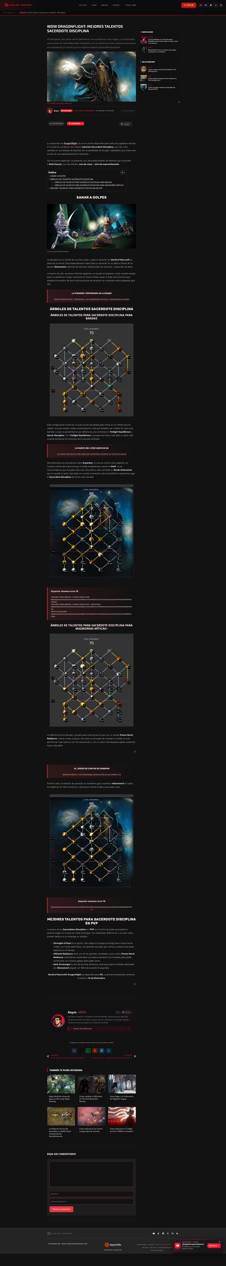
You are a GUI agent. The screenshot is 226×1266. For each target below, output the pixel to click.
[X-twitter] (168, 1233)
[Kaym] (49, 110)
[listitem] (200, 5)
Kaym (72, 1012)
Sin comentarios (129, 111)
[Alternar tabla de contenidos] (121, 172)
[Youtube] (153, 1233)
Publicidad (145, 1247)
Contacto (151, 1244)
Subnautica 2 (43, 13)
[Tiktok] (158, 1233)
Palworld (23, 13)
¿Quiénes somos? (142, 1244)
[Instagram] (172, 1233)
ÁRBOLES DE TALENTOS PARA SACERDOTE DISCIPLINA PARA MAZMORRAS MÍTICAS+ (89, 185)
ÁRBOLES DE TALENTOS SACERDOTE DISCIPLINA (71, 179)
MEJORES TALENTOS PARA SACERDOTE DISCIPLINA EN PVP (76, 188)
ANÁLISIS (104, 5)
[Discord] (163, 1233)
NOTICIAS (83, 5)
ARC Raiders (61, 13)
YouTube (127, 1012)
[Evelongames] (18, 5)
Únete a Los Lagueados (163, 1244)
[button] (74, 1051)
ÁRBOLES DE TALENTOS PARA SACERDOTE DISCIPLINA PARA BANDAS (83, 182)
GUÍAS (94, 5)
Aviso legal (153, 1247)
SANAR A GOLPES (58, 176)
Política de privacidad (165, 1247)
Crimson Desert (32, 13)
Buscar (190, 5)
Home (49, 103)
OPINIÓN (116, 5)
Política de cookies (157, 1250)
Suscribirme (213, 1245)
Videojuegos (59, 103)
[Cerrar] (220, 1241)
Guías (69, 103)
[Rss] (177, 1233)
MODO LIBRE (131, 5)
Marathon (52, 13)
